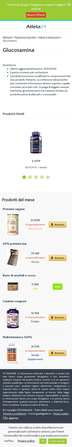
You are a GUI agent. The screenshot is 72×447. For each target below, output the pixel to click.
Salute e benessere (49, 37)
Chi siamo (10, 418)
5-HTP (36, 161)
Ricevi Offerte (36, 15)
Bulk (57, 286)
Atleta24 (7, 37)
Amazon (59, 224)
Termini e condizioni (14, 413)
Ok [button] (43, 441)
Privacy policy (61, 413)
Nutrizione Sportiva (25, 37)
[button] (24, 177)
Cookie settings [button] (57, 441)
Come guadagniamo (39, 413)
